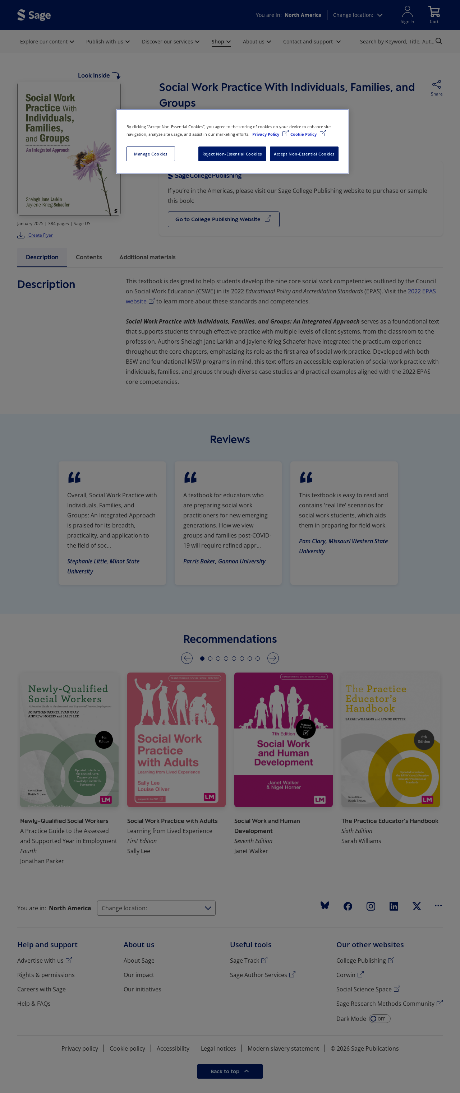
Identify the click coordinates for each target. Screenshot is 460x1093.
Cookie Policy (304, 134)
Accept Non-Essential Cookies (304, 154)
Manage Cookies (150, 154)
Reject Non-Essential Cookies (232, 154)
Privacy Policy (266, 134)
